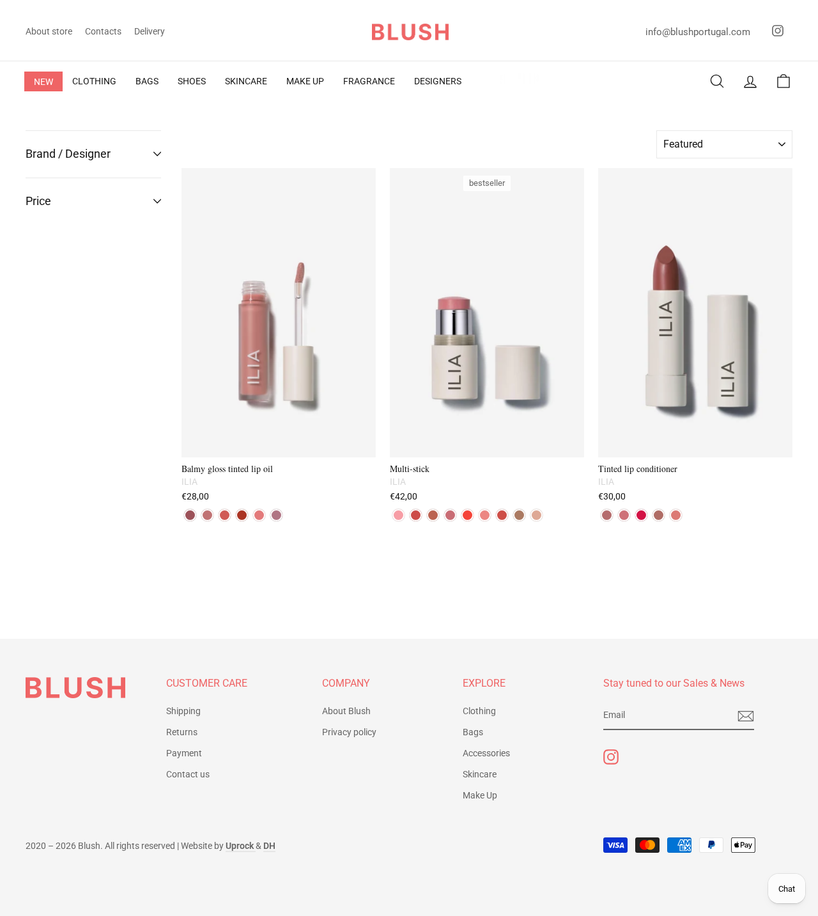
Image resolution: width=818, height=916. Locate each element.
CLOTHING (94, 81)
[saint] (242, 515)
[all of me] (416, 515)
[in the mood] (485, 515)
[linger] (190, 515)
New (43, 82)
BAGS (146, 81)
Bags (473, 732)
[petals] (259, 515)
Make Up (480, 795)
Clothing (479, 711)
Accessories (486, 753)
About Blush (346, 711)
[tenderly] (398, 515)
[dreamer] (433, 515)
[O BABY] (676, 515)
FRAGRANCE (369, 81)
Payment (184, 753)
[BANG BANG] (641, 515)
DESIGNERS (437, 81)
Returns (181, 732)
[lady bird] (502, 515)
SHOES (192, 81)
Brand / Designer (68, 153)
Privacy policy (349, 732)
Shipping (183, 711)
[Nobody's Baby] (658, 515)
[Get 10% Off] (745, 716)
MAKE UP (305, 81)
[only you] (207, 515)
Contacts (103, 31)
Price (38, 201)
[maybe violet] (276, 515)
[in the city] (519, 515)
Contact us (188, 774)
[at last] (450, 515)
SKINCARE (246, 81)
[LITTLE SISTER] (624, 515)
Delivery (149, 31)
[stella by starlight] (536, 515)
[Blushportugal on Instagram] (611, 757)
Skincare (480, 774)
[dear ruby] (467, 515)
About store (49, 31)
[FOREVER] (607, 515)
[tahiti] (225, 515)
